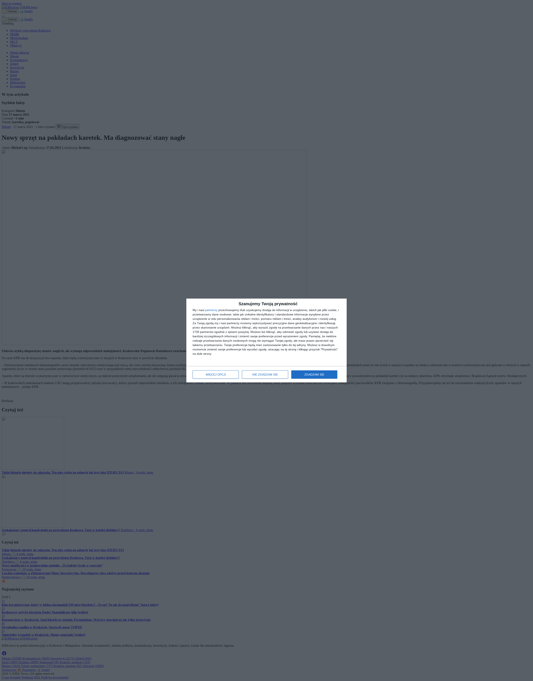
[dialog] (266, 340)
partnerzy (211, 310)
